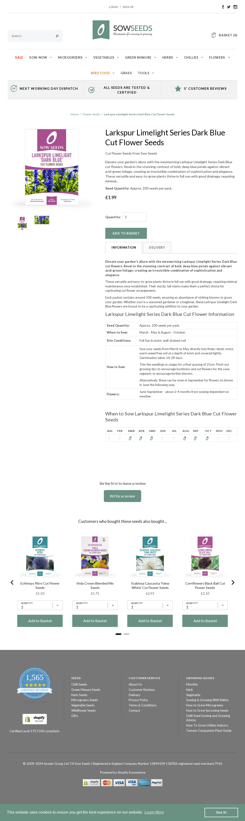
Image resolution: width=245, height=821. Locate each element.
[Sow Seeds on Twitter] (227, 6)
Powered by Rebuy (122, 640)
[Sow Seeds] (122, 29)
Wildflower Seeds (83, 710)
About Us (135, 684)
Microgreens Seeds (84, 700)
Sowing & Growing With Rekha (207, 700)
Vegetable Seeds (83, 705)
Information (123, 247)
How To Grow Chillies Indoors (207, 725)
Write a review (122, 496)
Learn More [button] (154, 812)
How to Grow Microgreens (204, 705)
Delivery (157, 247)
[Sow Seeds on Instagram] (234, 6)
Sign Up (128, 6)
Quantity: (113, 217)
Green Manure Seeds (85, 690)
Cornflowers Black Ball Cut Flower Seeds (205, 585)
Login (113, 6)
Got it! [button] (221, 812)
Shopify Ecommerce (131, 772)
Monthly (192, 684)
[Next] (232, 582)
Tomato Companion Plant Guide (208, 730)
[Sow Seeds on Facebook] (222, 6)
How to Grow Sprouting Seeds (207, 710)
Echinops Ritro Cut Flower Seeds (40, 585)
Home (75, 114)
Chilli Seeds (79, 684)
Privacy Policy (138, 700)
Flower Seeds (91, 114)
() (228, 35)
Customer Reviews (142, 690)
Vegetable (193, 695)
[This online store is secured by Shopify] (34, 718)
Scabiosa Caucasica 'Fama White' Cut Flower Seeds (150, 585)
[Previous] (12, 582)
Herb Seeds (79, 695)
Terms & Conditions (142, 705)
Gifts (74, 716)
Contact (134, 710)
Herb (189, 690)
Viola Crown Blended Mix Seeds (95, 585)
